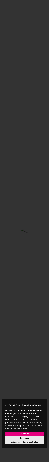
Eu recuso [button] (24, 438)
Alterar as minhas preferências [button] (24, 442)
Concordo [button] (24, 433)
